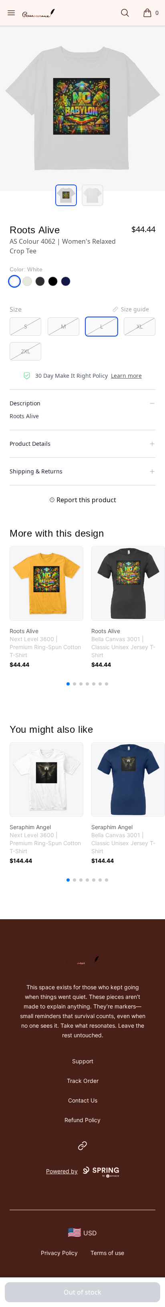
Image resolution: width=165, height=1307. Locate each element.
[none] (130, 309)
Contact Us (82, 1100)
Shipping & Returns (36, 471)
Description (25, 403)
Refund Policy (82, 1120)
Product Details (30, 443)
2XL (25, 351)
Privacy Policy (59, 1252)
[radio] (25, 326)
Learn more (126, 375)
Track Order (83, 1080)
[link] (46, 583)
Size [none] (16, 309)
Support (82, 1061)
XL (140, 326)
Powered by (62, 1171)
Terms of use (107, 1252)
